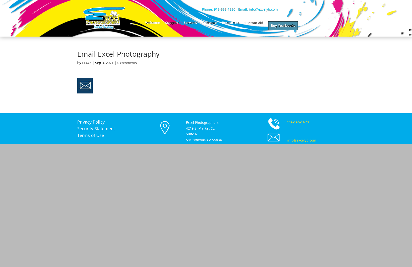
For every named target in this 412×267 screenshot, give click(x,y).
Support (172, 23)
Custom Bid (253, 23)
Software (209, 23)
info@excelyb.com (301, 140)
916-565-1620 (298, 122)
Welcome (152, 23)
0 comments (127, 62)
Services (190, 23)
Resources (230, 23)
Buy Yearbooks (283, 25)
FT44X (86, 62)
